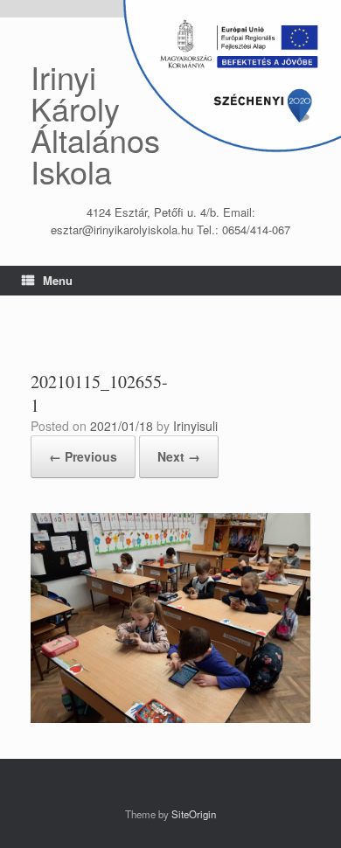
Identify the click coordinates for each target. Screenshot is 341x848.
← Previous (83, 456)
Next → (178, 456)
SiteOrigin (193, 814)
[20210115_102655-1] (170, 718)
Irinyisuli (195, 425)
